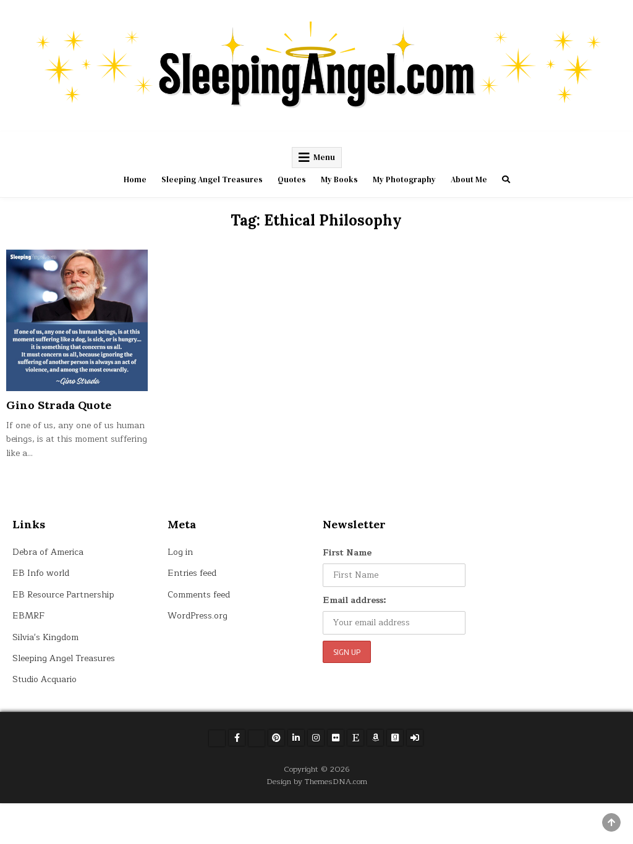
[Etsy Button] (355, 738)
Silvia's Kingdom (45, 637)
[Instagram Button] (316, 738)
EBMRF (28, 616)
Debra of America (47, 552)
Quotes (292, 179)
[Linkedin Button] (296, 738)
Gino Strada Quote (58, 405)
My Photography (404, 179)
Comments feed (199, 595)
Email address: (354, 600)
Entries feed (192, 573)
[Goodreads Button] (395, 738)
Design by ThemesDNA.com (316, 781)
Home (135, 179)
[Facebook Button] (237, 738)
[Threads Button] (257, 738)
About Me (469, 179)
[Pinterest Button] (276, 738)
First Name (347, 553)
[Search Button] (506, 179)
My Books (339, 179)
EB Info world (40, 573)
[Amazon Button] (375, 738)
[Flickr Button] (336, 738)
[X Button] (217, 738)
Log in (180, 552)
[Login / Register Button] (415, 738)
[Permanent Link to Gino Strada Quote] (76, 320)
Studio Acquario (44, 679)
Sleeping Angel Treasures (212, 179)
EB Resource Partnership (63, 595)
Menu (324, 157)
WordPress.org (197, 616)
